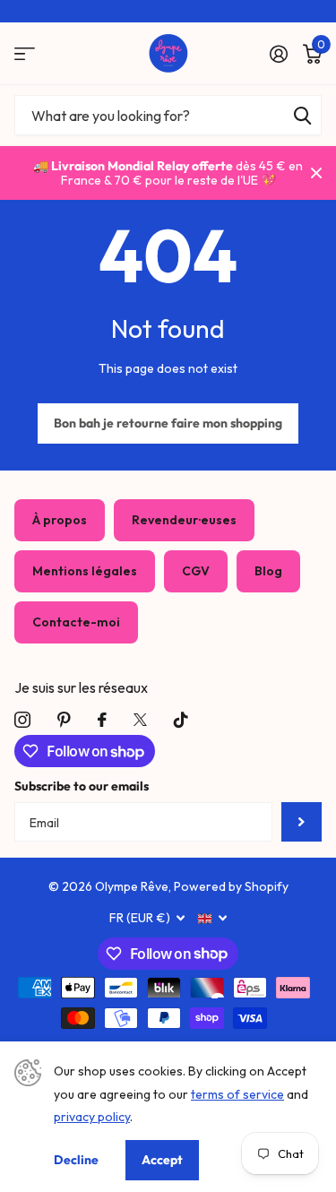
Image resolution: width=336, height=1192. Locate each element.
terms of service (237, 1094)
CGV (196, 571)
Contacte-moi (76, 622)
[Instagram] (22, 720)
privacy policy (92, 1117)
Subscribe (301, 822)
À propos (59, 520)
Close (316, 173)
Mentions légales (84, 571)
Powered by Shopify (231, 886)
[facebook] (102, 720)
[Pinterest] (64, 720)
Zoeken (302, 115)
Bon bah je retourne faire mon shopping (168, 423)
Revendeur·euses (184, 520)
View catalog (24, 53)
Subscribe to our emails (81, 786)
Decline (76, 1160)
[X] (140, 719)
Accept (162, 1160)
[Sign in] (278, 53)
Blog (268, 571)
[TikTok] (181, 720)
